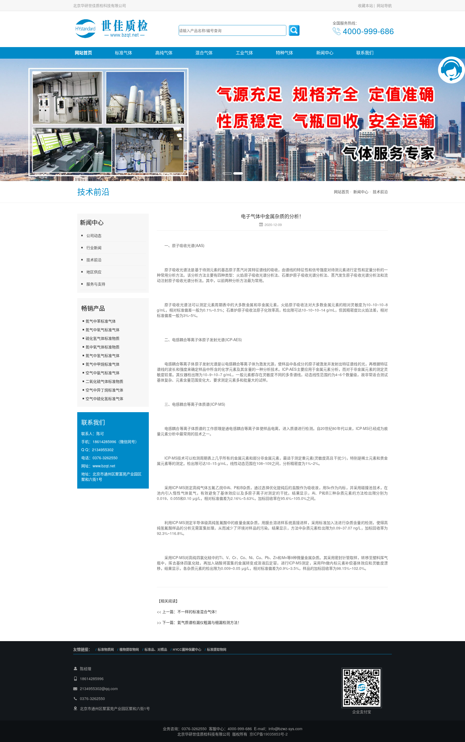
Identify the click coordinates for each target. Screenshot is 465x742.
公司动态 (93, 235)
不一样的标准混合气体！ (198, 611)
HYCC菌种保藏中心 (187, 649)
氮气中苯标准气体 (101, 321)
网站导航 (384, 5)
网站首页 (83, 53)
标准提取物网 (216, 649)
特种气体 (284, 53)
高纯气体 (163, 53)
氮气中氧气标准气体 (102, 329)
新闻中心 (324, 53)
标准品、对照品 (156, 649)
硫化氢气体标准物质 (102, 338)
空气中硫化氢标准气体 (104, 398)
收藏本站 (365, 5)
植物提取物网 (129, 649)
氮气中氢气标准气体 (102, 355)
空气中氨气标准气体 (102, 372)
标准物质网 (106, 649)
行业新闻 (93, 247)
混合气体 (204, 53)
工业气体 (244, 53)
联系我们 (365, 53)
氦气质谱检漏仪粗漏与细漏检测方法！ (209, 622)
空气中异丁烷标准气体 (104, 390)
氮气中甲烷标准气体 (102, 364)
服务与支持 (95, 284)
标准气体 (123, 53)
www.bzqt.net (104, 465)
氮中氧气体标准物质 (102, 346)
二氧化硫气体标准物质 (104, 381)
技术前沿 (380, 191)
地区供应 (93, 271)
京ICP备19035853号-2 (268, 734)
